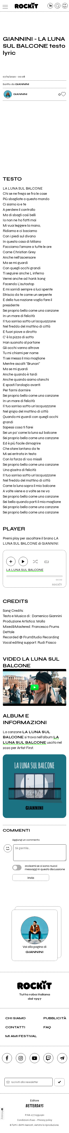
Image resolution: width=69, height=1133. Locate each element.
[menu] (4, 6)
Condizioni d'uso (26, 1120)
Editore (32, 1102)
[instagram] (21, 1058)
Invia (30, 878)
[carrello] (50, 6)
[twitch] (48, 1058)
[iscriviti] (59, 1082)
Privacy (2, 1114)
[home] (26, 5)
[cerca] (57, 6)
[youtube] (35, 1058)
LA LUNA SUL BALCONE (24, 570)
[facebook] (7, 1058)
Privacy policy (44, 1120)
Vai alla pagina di (34, 949)
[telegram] (62, 1058)
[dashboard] (65, 6)
